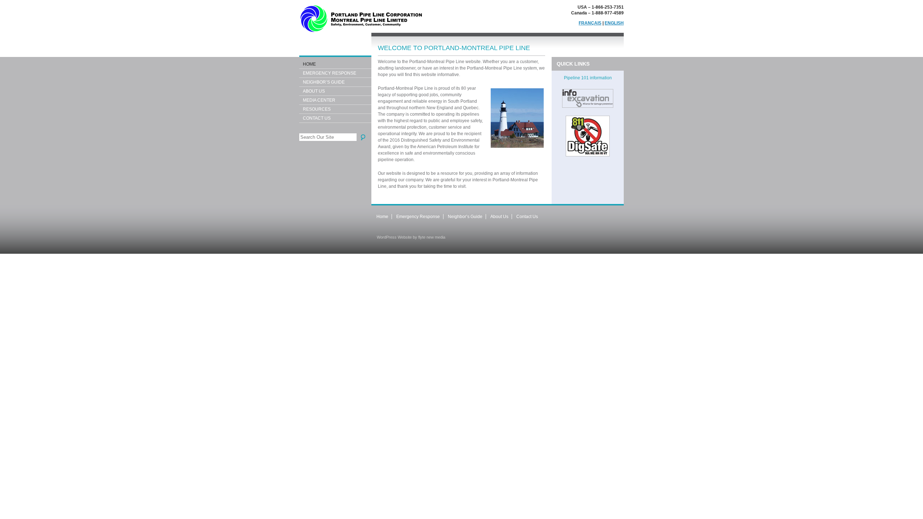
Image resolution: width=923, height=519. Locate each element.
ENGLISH (614, 23)
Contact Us (317, 118)
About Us (314, 91)
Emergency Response (329, 73)
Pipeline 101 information (588, 77)
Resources (317, 109)
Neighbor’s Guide (324, 82)
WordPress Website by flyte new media (411, 237)
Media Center (319, 100)
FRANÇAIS (590, 23)
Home (309, 64)
